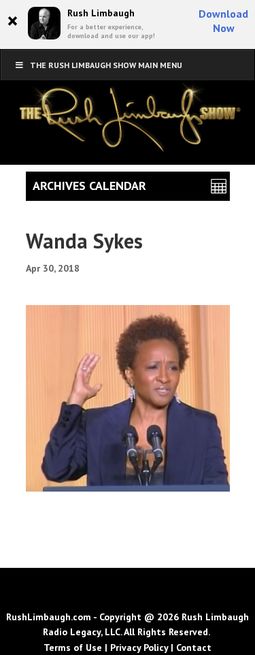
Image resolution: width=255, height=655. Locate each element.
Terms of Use (73, 647)
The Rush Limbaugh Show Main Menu (106, 65)
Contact (193, 647)
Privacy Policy (139, 647)
